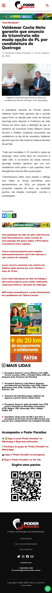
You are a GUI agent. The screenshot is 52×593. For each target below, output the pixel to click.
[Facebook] (4, 215)
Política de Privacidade (26, 544)
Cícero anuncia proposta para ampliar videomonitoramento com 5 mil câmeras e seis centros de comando (24, 254)
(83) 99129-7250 (27, 568)
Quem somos (26, 539)
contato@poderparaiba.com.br (27, 570)
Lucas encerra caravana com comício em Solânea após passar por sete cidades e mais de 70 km (23, 268)
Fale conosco (26, 549)
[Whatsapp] (9, 215)
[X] (14, 215)
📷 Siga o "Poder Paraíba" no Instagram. (23, 454)
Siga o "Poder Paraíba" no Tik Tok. (22, 459)
